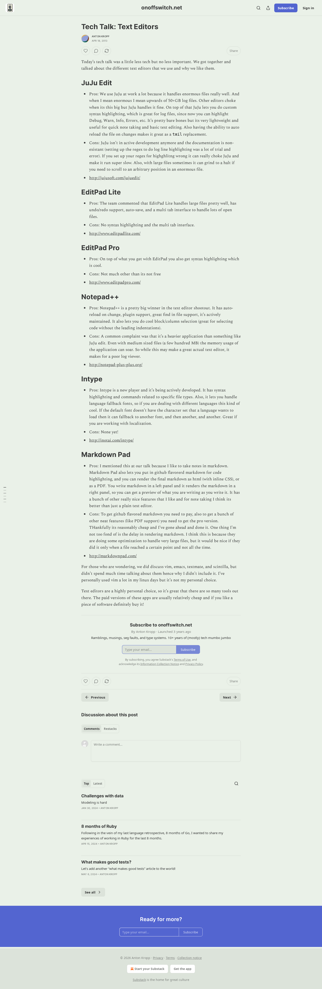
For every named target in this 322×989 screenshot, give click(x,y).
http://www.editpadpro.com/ (115, 282)
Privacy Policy (194, 664)
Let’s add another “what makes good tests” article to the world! (128, 868)
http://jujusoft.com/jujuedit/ (114, 178)
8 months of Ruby (99, 826)
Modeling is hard (94, 802)
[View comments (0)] (96, 50)
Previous (98, 697)
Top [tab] (86, 784)
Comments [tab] (91, 729)
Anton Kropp (100, 36)
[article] (161, 804)
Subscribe (286, 8)
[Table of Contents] (5, 494)
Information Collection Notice (159, 664)
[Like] (85, 50)
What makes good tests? (106, 862)
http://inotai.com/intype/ (111, 440)
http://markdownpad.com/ (113, 556)
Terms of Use (182, 660)
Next (227, 697)
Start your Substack (149, 969)
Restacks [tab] (110, 729)
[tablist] (100, 728)
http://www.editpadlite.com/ (114, 233)
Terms (170, 958)
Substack (139, 980)
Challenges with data (102, 795)
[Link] (75, 82)
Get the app (182, 969)
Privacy (158, 958)
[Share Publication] (268, 8)
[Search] (258, 8)
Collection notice (189, 958)
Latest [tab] (97, 784)
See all (90, 892)
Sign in (308, 8)
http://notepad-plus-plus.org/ (115, 365)
